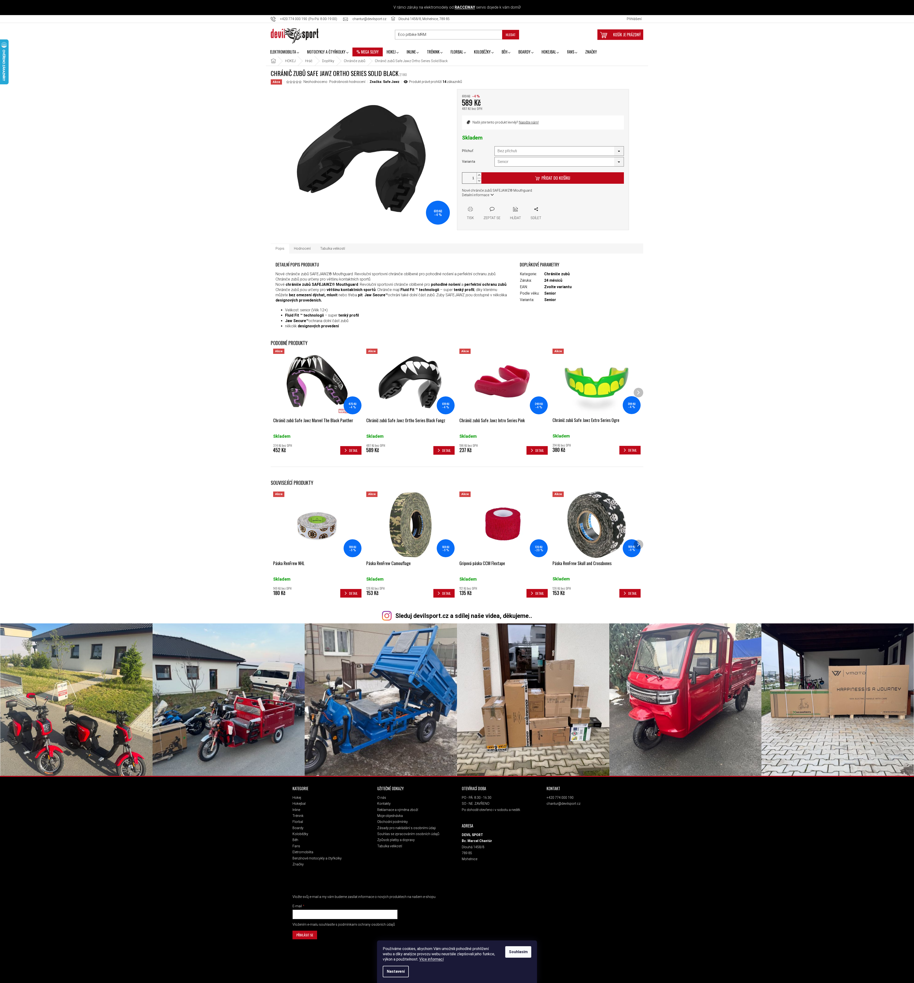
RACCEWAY (465, 7)
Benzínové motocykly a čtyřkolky (317, 858)
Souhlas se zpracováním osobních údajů (408, 834)
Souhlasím (518, 952)
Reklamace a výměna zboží (397, 810)
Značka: (384, 82)
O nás (381, 797)
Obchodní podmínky (392, 822)
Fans (296, 846)
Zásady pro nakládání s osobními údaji (406, 828)
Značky (298, 864)
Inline (296, 810)
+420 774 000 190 (560, 797)
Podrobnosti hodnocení (347, 82)
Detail (353, 593)
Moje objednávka (390, 816)
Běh (295, 840)
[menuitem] (284, 52)
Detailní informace (475, 195)
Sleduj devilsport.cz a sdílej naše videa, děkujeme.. (463, 615)
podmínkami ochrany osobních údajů (366, 924)
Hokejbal (299, 803)
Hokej (296, 797)
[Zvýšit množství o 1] (479, 175)
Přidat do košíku (556, 178)
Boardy (297, 828)
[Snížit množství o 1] (479, 181)
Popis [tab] (280, 248)
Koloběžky (300, 834)
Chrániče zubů (557, 274)
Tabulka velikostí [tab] (332, 248)
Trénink (297, 816)
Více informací (431, 959)
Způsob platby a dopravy (396, 840)
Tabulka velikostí (389, 846)
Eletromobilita (302, 852)
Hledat (510, 34)
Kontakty (384, 803)
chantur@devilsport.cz (563, 803)
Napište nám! (529, 122)
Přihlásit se (304, 934)
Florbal (297, 822)
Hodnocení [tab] (302, 248)
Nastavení (396, 971)
